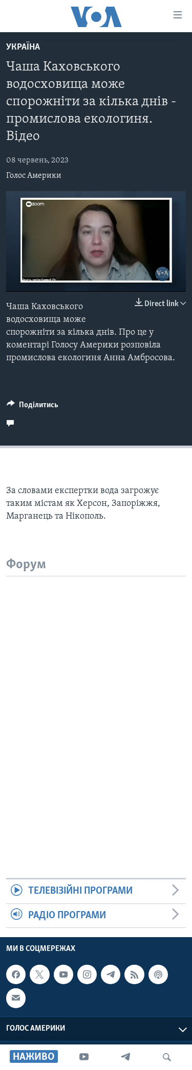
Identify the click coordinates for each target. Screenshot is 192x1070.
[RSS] (134, 974)
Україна (23, 47)
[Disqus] (96, 704)
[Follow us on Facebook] (16, 974)
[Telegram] (125, 1057)
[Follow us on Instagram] (87, 974)
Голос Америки (33, 176)
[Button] (32, 407)
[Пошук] (167, 1057)
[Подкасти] (158, 974)
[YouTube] (84, 1057)
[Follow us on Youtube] (63, 974)
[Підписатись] (16, 998)
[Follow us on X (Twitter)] (39, 974)
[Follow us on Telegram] (110, 974)
